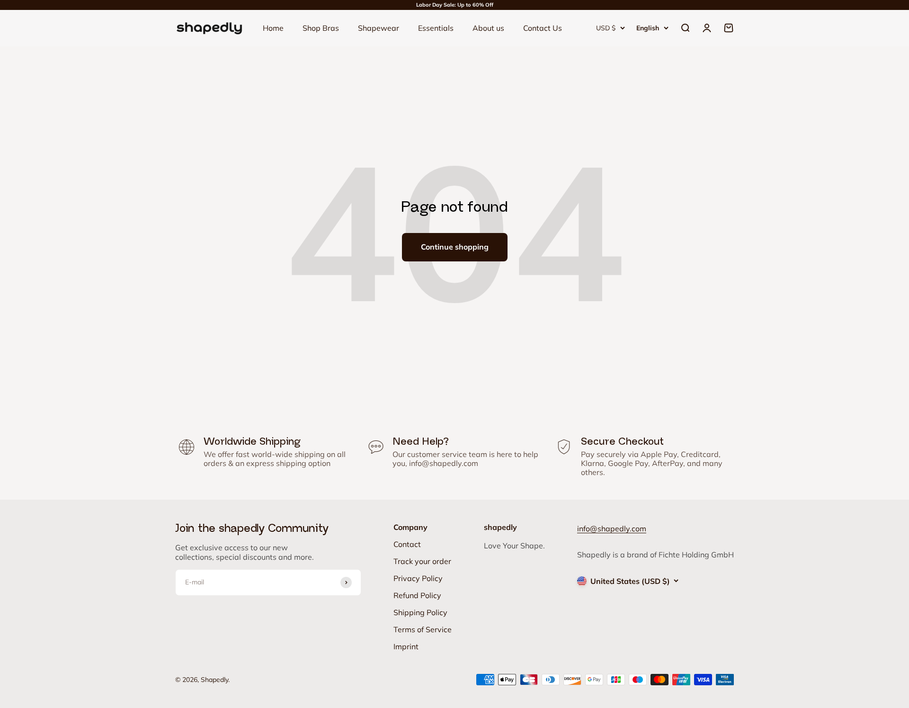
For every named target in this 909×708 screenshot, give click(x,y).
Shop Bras (321, 28)
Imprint (406, 646)
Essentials (436, 28)
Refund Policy (417, 595)
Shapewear (378, 28)
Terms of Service (422, 629)
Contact (407, 544)
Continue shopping (455, 246)
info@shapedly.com (443, 463)
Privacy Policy (418, 578)
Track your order (422, 561)
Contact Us (542, 28)
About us (488, 28)
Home (273, 28)
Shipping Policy (420, 612)
